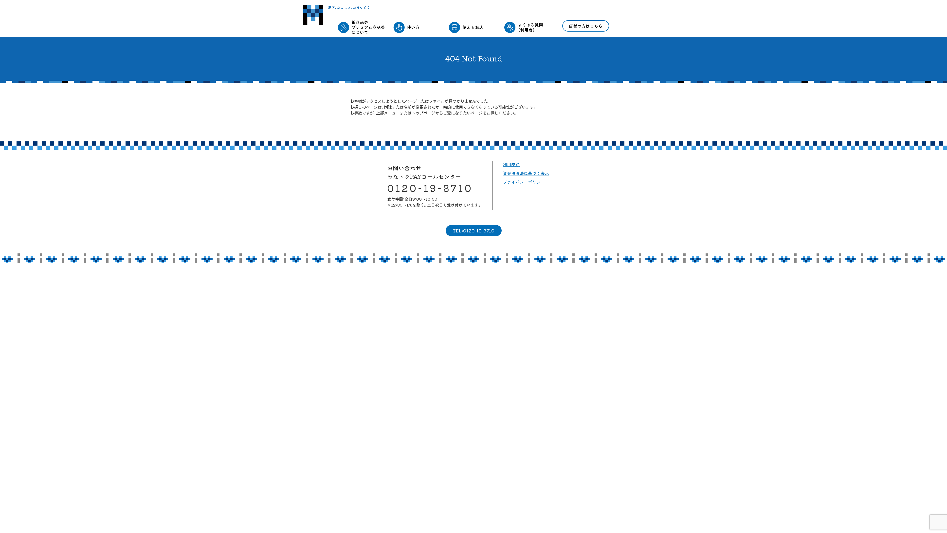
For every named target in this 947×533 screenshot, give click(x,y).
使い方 (413, 27)
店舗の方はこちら (585, 26)
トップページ (423, 113)
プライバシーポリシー (524, 182)
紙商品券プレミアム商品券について (368, 27)
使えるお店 (472, 27)
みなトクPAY (313, 15)
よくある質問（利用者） (530, 27)
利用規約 (511, 164)
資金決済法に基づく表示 (526, 173)
